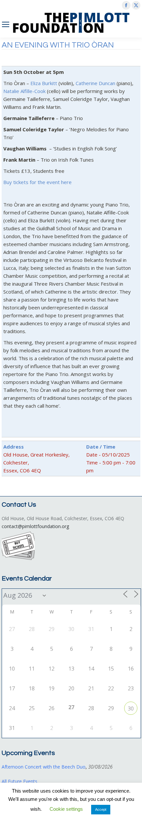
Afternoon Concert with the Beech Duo (44, 767)
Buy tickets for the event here (37, 182)
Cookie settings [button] (66, 809)
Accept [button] (100, 809)
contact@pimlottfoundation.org (35, 526)
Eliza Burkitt (43, 83)
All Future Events (19, 781)
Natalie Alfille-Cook (24, 91)
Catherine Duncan (95, 83)
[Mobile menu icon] (6, 24)
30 (131, 708)
